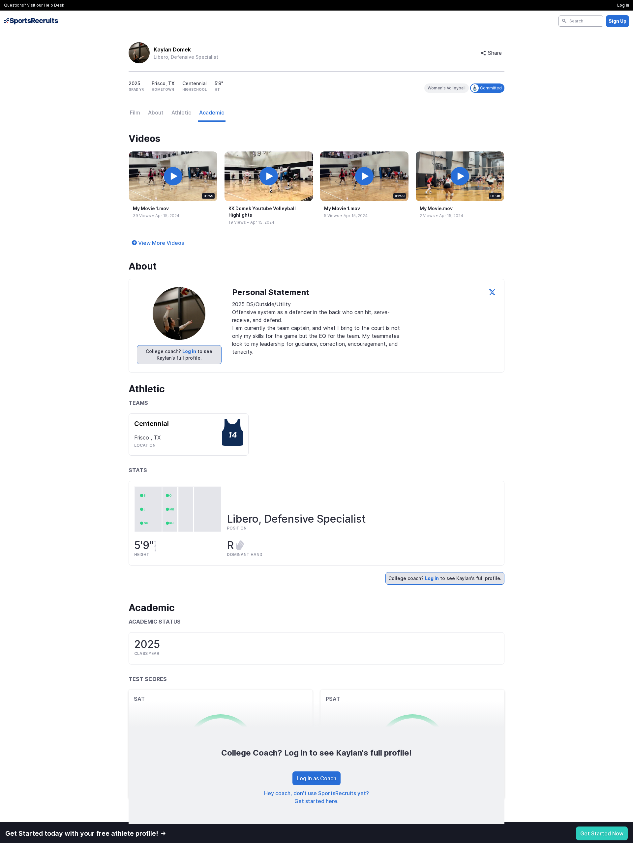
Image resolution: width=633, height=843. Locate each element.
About (156, 112)
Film (135, 112)
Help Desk (54, 5)
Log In (623, 5)
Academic (211, 112)
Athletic (181, 112)
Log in (189, 351)
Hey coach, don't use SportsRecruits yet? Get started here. (316, 797)
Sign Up (617, 21)
